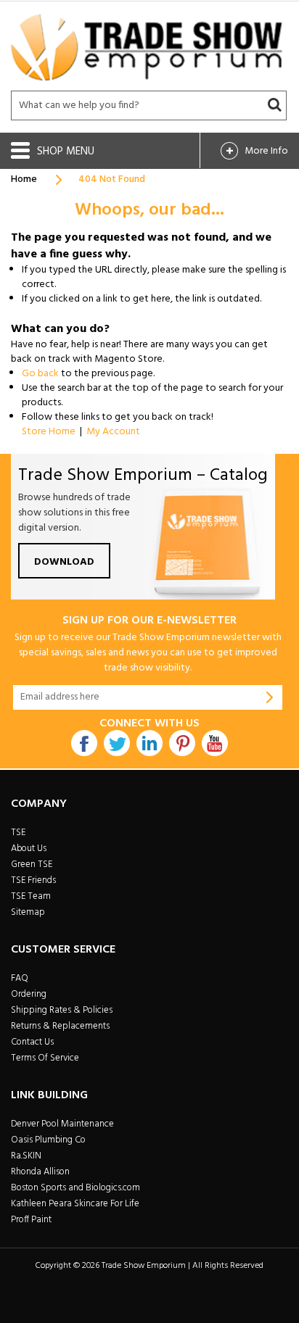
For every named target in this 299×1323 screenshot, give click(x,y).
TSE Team (31, 896)
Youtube (215, 743)
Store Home (48, 431)
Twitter (117, 743)
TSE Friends (33, 880)
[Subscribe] (270, 697)
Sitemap (28, 912)
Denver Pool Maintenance (62, 1124)
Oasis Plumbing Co (48, 1140)
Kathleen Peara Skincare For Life (75, 1203)
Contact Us (32, 1042)
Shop (51, 151)
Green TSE (31, 864)
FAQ (19, 978)
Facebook (84, 743)
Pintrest (182, 743)
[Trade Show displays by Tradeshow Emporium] (146, 47)
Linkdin (149, 743)
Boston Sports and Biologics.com (75, 1187)
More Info (266, 151)
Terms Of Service (45, 1058)
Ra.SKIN (26, 1156)
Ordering (28, 994)
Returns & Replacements (60, 1026)
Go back (40, 373)
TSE (18, 832)
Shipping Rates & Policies (61, 1010)
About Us (28, 848)
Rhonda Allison (40, 1171)
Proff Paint (31, 1219)
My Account (113, 431)
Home (24, 179)
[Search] (274, 105)
